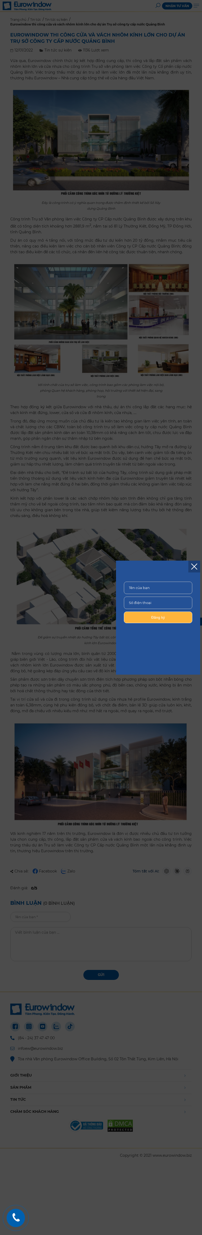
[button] (194, 566)
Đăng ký (158, 617)
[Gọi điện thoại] (16, 1218)
